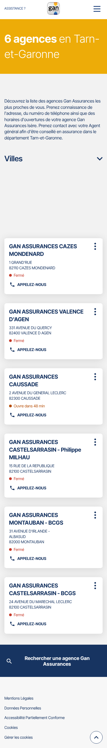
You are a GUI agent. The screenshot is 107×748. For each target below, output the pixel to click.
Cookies (11, 727)
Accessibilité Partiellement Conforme (34, 717)
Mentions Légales (18, 698)
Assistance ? (15, 8)
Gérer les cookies (18, 737)
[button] (97, 8)
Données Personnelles (22, 708)
